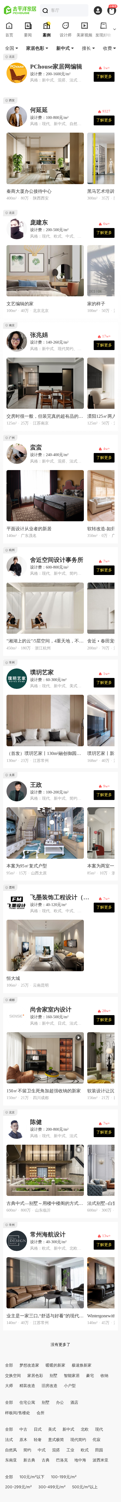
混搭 (56, 1450)
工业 (70, 1450)
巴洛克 (62, 1460)
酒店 (74, 1402)
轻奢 (38, 1439)
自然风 (11, 1450)
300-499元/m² (52, 1487)
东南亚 (11, 1460)
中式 (42, 1450)
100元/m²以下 (31, 1477)
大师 (9, 1385)
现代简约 (78, 1439)
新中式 (68, 1429)
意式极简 (56, 1439)
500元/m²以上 (85, 1487)
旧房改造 (49, 1385)
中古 (23, 1429)
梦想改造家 (29, 1365)
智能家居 (72, 1375)
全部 (9, 1365)
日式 (38, 1429)
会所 (40, 1413)
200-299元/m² (18, 1487)
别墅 (53, 1375)
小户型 (70, 1385)
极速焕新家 (81, 1365)
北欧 (85, 1429)
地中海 (80, 1460)
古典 (46, 1460)
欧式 (85, 1450)
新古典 (29, 1460)
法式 (9, 1439)
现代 (99, 1429)
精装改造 (27, 1385)
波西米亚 (100, 1460)
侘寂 (96, 1439)
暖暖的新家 (55, 1365)
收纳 (104, 1375)
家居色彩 (35, 1375)
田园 (99, 1450)
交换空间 (13, 1375)
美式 (52, 1429)
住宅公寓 (27, 1402)
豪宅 (90, 1375)
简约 (27, 1450)
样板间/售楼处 (17, 1413)
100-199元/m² (64, 1477)
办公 (60, 1402)
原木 (23, 1439)
